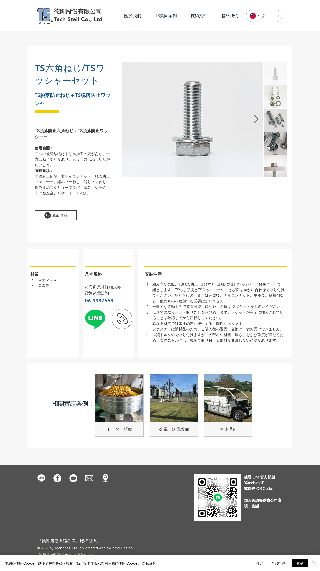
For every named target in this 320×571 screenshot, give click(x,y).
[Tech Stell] (74, 478)
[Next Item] (256, 119)
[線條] (95, 319)
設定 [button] (259, 563)
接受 (300, 563)
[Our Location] (106, 478)
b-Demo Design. (120, 548)
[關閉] (314, 563)
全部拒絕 (278, 563)
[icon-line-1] (42, 478)
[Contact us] (90, 478)
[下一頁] (122, 319)
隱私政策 (149, 563)
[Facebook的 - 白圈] (58, 478)
